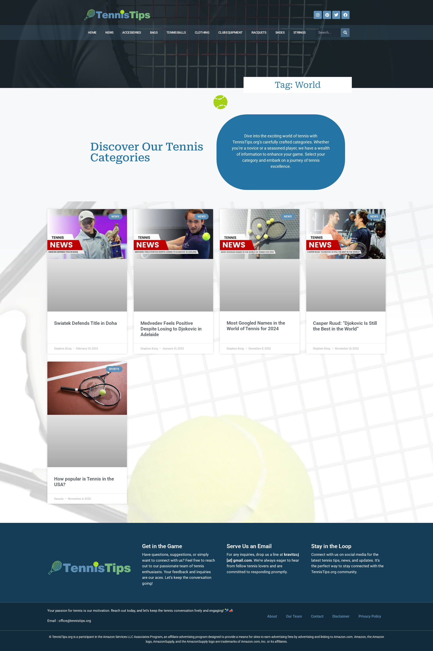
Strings (299, 32)
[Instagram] (318, 15)
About (272, 616)
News (109, 32)
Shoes (280, 32)
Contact (317, 616)
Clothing (202, 32)
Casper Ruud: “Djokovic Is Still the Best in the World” (345, 326)
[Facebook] (345, 15)
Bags (153, 32)
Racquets (258, 32)
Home (92, 32)
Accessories (131, 32)
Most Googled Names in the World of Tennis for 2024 (256, 325)
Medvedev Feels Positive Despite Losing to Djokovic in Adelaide (171, 329)
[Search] (345, 32)
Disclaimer (341, 616)
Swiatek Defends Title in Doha (85, 323)
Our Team (294, 616)
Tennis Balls (176, 32)
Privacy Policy (370, 616)
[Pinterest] (327, 15)
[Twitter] (336, 15)
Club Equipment (230, 32)
